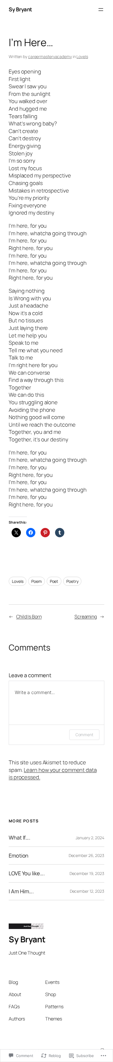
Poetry (72, 581)
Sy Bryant (20, 9)
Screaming (85, 616)
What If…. (19, 838)
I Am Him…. (21, 891)
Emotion (18, 856)
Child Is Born (29, 616)
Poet (54, 581)
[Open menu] (100, 9)
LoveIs (82, 56)
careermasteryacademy (50, 56)
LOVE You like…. (27, 873)
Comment (84, 734)
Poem (36, 581)
